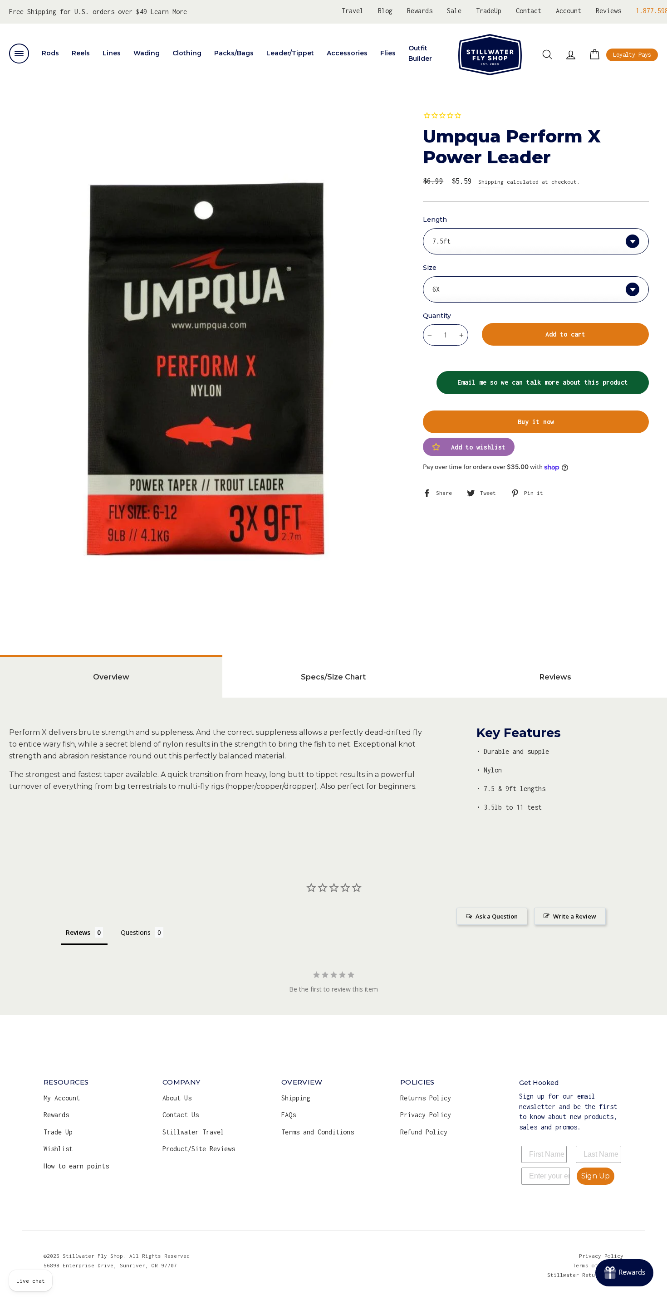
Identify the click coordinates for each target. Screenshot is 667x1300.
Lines (112, 53)
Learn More (169, 11)
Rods (50, 53)
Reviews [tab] (555, 677)
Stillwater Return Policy (585, 1275)
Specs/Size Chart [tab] (333, 677)
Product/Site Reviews (198, 1149)
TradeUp (488, 11)
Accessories (347, 53)
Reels (81, 53)
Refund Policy (423, 1132)
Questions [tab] (136, 932)
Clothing (186, 53)
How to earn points (76, 1166)
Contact (528, 11)
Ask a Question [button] (497, 916)
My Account (62, 1098)
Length (435, 219)
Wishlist (58, 1149)
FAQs (288, 1115)
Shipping (491, 181)
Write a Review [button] (574, 916)
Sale (454, 11)
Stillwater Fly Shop (490, 54)
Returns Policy (425, 1098)
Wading (146, 53)
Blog (385, 11)
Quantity (437, 316)
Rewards (419, 11)
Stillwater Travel (193, 1132)
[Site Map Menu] (19, 54)
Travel (352, 11)
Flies (388, 53)
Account (568, 11)
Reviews (608, 11)
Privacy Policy (425, 1115)
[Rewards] (624, 1272)
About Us (176, 1098)
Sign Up (595, 1176)
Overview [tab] (111, 677)
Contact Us (180, 1115)
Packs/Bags (234, 53)
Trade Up (58, 1132)
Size (429, 268)
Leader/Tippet (290, 53)
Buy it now (536, 421)
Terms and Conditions (317, 1132)
